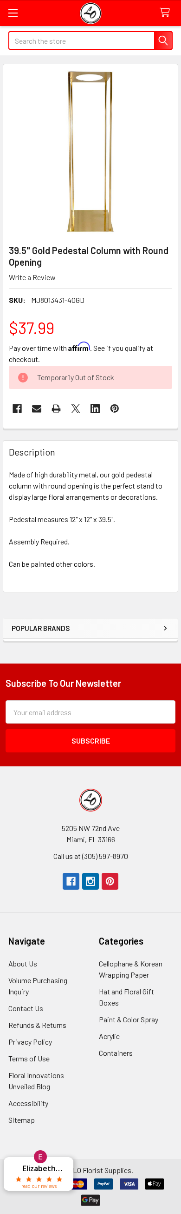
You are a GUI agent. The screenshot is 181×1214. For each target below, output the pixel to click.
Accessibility (28, 1103)
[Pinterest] (110, 881)
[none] (90, 152)
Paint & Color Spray (128, 1019)
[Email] (36, 408)
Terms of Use (29, 1058)
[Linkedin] (95, 408)
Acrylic (109, 1036)
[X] (75, 408)
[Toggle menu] (13, 13)
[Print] (56, 408)
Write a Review (32, 277)
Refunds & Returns (37, 1024)
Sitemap (21, 1119)
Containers (116, 1052)
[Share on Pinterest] (114, 408)
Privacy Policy (30, 1041)
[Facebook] (17, 408)
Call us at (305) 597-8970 (90, 856)
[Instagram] (90, 881)
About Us (22, 963)
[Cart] (167, 12)
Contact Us (25, 1008)
